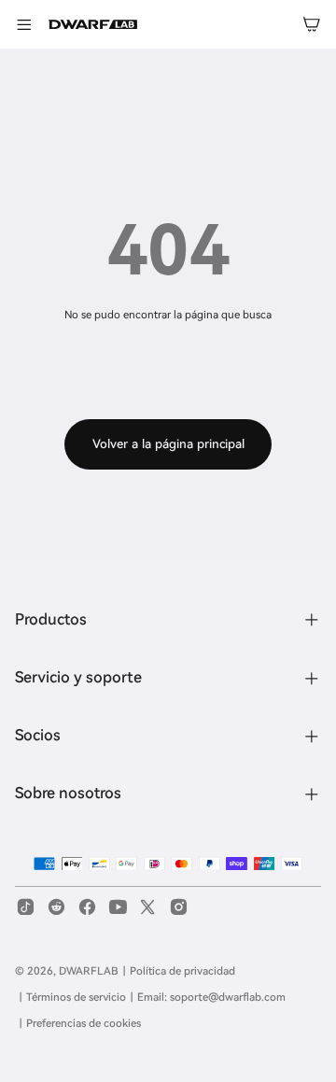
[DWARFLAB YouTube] (118, 907)
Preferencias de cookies (83, 1023)
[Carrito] (311, 24)
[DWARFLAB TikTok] (25, 907)
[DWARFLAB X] (148, 907)
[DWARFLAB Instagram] (178, 907)
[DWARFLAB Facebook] (87, 907)
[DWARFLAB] (93, 24)
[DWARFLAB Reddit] (56, 907)
